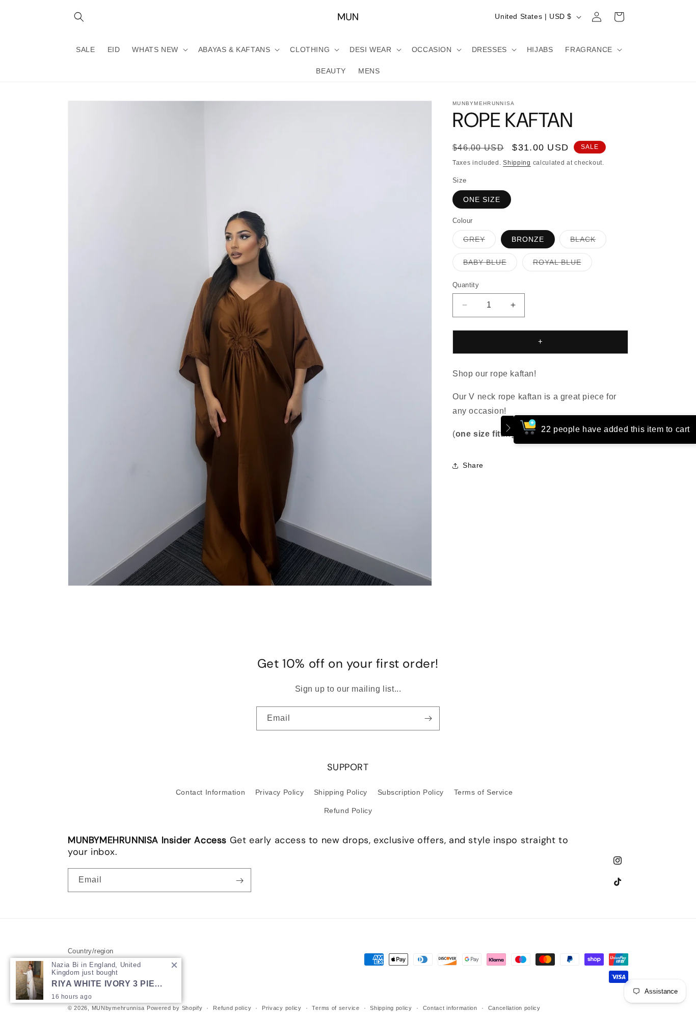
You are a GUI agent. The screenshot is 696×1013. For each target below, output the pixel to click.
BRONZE (528, 239)
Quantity (465, 285)
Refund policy (232, 1007)
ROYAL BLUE (562, 264)
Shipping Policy (340, 792)
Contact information (450, 1007)
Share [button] (473, 465)
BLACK (588, 241)
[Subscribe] (428, 718)
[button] (79, 17)
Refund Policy (348, 810)
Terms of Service (483, 792)
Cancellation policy (514, 1007)
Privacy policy (282, 1007)
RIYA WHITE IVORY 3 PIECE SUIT (109, 983)
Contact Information (210, 792)
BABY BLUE (490, 264)
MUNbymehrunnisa (118, 1008)
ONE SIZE (481, 199)
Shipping (517, 162)
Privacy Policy (279, 792)
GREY (479, 241)
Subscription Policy (411, 792)
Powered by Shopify (175, 1008)
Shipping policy (391, 1007)
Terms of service (335, 1007)
